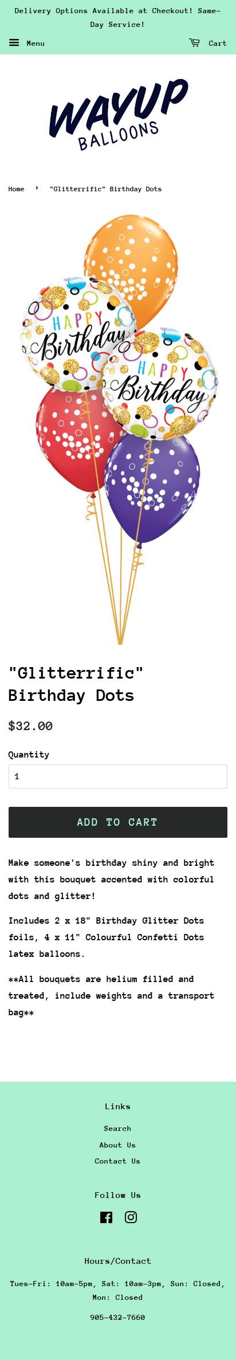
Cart (215, 42)
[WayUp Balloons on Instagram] (130, 1220)
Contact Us (118, 1161)
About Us (118, 1145)
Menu (33, 42)
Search (118, 1128)
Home (17, 189)
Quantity (29, 755)
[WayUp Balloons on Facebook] (106, 1220)
